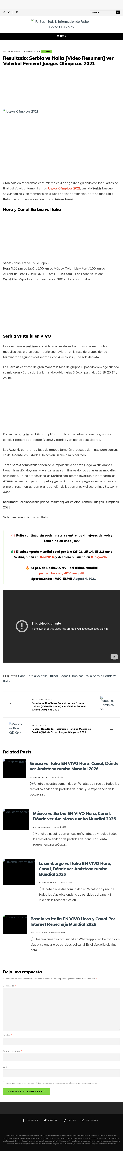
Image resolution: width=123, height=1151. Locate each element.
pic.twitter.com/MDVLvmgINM (61, 573)
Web (5, 1067)
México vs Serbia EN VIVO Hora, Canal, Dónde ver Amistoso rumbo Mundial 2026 (74, 816)
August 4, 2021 (84, 579)
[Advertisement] (61, 87)
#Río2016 (46, 557)
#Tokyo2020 (100, 557)
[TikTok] (12, 12)
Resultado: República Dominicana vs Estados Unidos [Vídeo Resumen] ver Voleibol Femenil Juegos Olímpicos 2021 (59, 704)
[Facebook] (4, 12)
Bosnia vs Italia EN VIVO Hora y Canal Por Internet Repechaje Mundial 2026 (72, 921)
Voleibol (46, 51)
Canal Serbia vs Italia (32, 676)
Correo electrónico (12, 1051)
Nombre (7, 1035)
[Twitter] (8, 12)
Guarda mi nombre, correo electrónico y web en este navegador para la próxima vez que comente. (51, 1083)
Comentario (9, 986)
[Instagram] (17, 12)
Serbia (97, 676)
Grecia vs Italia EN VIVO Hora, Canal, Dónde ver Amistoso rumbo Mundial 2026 (74, 766)
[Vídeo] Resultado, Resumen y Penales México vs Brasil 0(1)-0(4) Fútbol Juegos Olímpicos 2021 (61, 729)
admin (17, 51)
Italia (88, 676)
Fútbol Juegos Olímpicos (66, 676)
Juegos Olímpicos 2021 (64, 188)
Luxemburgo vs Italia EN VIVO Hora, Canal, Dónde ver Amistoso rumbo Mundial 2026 (75, 869)
